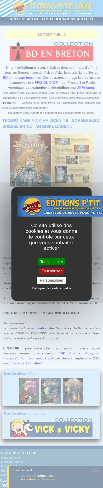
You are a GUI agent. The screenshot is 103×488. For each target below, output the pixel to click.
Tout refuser (52, 271)
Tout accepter (51, 262)
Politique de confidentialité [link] (51, 288)
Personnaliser (51, 280)
